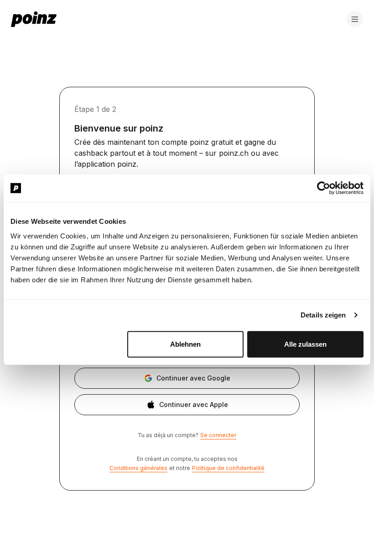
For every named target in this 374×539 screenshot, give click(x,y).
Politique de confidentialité (228, 468)
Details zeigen (323, 315)
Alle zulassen (305, 344)
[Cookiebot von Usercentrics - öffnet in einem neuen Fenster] (324, 188)
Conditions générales (138, 468)
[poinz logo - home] (34, 19)
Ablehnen (185, 344)
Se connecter (218, 435)
